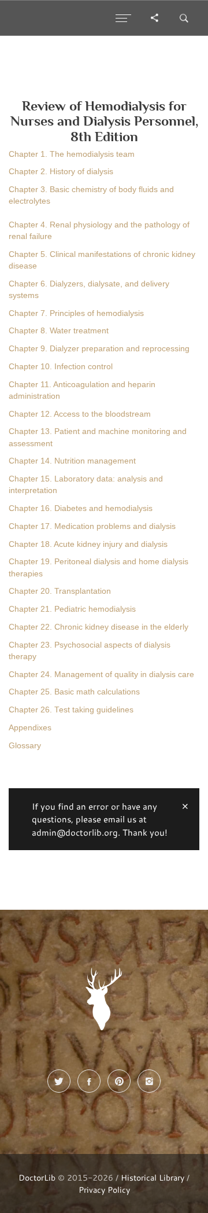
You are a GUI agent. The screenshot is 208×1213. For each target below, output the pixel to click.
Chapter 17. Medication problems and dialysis (92, 526)
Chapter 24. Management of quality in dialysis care (101, 674)
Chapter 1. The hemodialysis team (72, 154)
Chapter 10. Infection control (61, 366)
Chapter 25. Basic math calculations (74, 692)
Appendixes (30, 727)
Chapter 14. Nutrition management (72, 461)
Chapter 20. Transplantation (60, 591)
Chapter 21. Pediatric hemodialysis (72, 609)
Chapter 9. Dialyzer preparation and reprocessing (99, 348)
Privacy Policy (104, 1189)
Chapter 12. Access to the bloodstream (80, 414)
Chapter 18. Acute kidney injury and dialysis (88, 544)
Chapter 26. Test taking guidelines (71, 709)
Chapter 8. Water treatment (59, 330)
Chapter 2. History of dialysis (61, 171)
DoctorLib (36, 1177)
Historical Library (152, 1177)
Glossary (25, 745)
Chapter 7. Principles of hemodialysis (76, 313)
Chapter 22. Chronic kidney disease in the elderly (98, 627)
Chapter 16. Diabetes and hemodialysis (81, 508)
